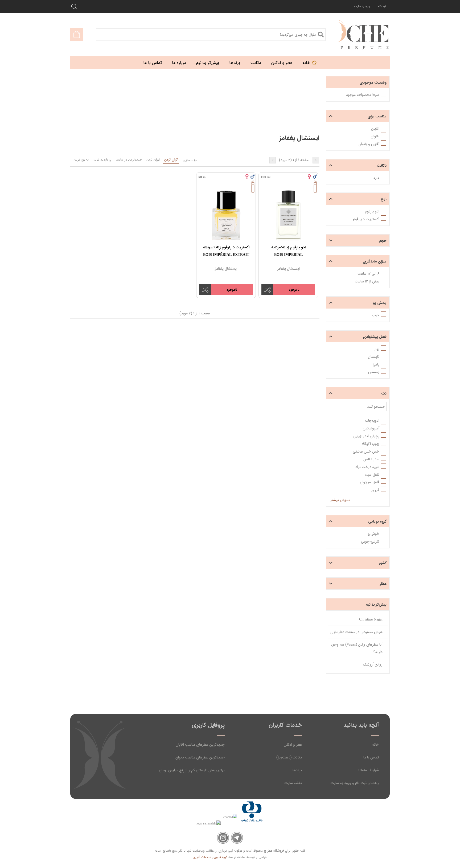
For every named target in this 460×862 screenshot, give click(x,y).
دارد (376, 177)
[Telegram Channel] (237, 838)
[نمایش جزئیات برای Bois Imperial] (288, 215)
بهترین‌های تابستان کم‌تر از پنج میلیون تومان (192, 770)
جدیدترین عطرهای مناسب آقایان (200, 745)
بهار (376, 349)
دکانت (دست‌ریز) (289, 757)
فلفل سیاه (372, 475)
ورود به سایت (362, 6)
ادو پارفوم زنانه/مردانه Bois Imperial (288, 251)
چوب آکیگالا (370, 444)
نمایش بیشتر (340, 500)
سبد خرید (76, 34)
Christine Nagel (371, 619)
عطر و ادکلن (293, 745)
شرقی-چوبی (370, 541)
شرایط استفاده (368, 770)
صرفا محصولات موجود (362, 95)
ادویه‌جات (372, 421)
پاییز (376, 364)
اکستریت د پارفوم (366, 219)
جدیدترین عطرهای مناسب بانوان (200, 757)
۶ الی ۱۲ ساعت (368, 274)
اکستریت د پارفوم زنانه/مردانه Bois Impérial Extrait (226, 251)
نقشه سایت (293, 783)
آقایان (375, 129)
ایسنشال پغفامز (288, 269)
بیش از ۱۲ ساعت (367, 281)
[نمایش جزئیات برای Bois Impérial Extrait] (226, 215)
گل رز (375, 490)
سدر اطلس (371, 459)
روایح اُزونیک (373, 664)
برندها (297, 770)
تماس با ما (371, 757)
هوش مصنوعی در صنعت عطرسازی (356, 632)
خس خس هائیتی (366, 451)
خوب (375, 315)
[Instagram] (223, 838)
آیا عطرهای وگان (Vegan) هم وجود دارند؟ (357, 648)
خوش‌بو (373, 534)
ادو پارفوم (372, 211)
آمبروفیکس (371, 428)
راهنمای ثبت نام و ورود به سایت (354, 783)
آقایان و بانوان (369, 144)
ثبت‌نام (382, 6)
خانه (375, 745)
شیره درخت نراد (367, 467)
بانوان (375, 136)
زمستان (373, 372)
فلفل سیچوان (369, 482)
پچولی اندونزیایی (366, 436)
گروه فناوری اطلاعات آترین (210, 857)
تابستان (373, 357)
